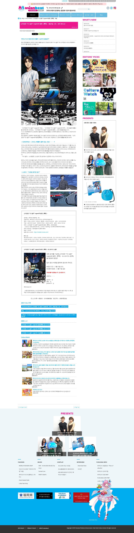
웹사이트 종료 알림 (88, 25)
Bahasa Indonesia (111, 1)
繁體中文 (86, 1)
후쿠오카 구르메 (65, 15)
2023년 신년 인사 (37, 389)
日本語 (70, 1)
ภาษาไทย (97, 1)
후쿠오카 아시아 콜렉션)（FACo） (27, 476)
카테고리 (32, 15)
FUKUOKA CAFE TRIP (103, 478)
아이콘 (80, 469)
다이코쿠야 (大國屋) (88, 43)
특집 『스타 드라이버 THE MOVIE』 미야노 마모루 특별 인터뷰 (38, 310)
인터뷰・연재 (89, 15)
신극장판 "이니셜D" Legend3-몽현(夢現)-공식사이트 (36, 324)
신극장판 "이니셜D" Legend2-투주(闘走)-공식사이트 (36, 328)
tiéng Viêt (103, 1)
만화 (24, 30)
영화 (33, 30)
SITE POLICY (21, 528)
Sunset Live (42, 471)
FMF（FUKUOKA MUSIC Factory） (47, 467)
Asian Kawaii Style (24, 480)
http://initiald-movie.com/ (41, 232)
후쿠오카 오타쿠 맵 (102, 471)
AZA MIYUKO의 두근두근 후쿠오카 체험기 (66, 473)
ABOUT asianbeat (44, 528)
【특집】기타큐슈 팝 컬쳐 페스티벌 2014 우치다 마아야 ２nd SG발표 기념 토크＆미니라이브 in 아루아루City (49, 315)
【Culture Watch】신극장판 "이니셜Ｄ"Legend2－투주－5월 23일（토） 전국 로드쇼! (45, 306)
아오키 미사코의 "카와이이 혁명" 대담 (27, 470)
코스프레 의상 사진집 (64, 466)
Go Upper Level (23, 407)
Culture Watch (28, 18)
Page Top (77, 407)
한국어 (75, 1)
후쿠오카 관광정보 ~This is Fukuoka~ (105, 467)
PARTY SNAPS (42, 474)
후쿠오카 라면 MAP (102, 474)
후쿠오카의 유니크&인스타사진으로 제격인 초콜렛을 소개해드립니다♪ (51, 378)
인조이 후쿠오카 (77, 15)
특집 (101, 15)
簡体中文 (81, 1)
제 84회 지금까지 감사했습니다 (91, 30)
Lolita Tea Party (23, 483)
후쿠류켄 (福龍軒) (88, 48)
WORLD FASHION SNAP (26, 466)
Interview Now (82, 466)
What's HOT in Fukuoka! (48, 15)
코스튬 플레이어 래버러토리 (66, 469)
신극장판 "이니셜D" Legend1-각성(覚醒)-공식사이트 (36, 333)
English (91, 1)
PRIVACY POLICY (31, 528)
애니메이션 (28, 30)
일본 (21, 30)
